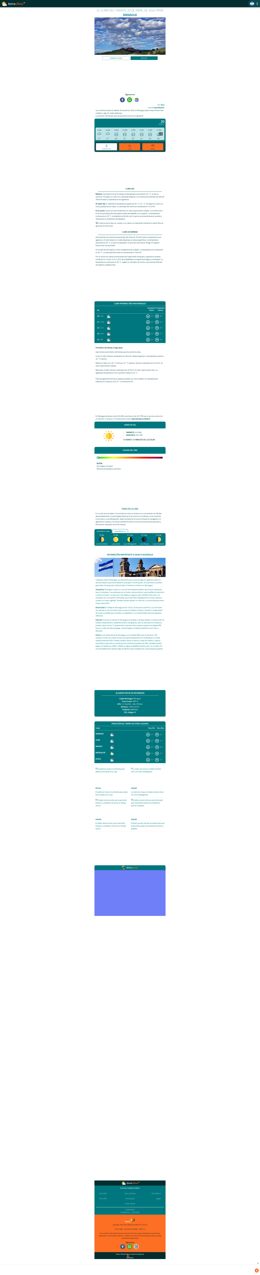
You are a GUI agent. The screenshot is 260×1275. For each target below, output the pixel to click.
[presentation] (161, 134)
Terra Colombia (130, 1193)
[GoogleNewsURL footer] (136, 1246)
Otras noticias (130, 1203)
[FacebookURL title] (122, 99)
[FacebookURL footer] (122, 1246)
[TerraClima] (252, 4)
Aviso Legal (119, 1229)
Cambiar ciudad (116, 58)
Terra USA (103, 1198)
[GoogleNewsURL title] (136, 99)
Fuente (156, 107)
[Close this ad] (258, 1263)
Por (161, 104)
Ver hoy (144, 58)
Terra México (156, 1193)
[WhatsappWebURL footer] (129, 1246)
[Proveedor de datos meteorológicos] (130, 1256)
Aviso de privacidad (130, 1229)
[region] (130, 77)
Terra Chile (103, 1193)
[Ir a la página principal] (13, 3)
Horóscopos (130, 1198)
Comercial (125, 1212)
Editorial (136, 1212)
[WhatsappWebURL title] (129, 99)
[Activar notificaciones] (257, 1270)
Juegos (158, 1198)
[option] (106, 147)
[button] (257, 3)
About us (142, 1229)
